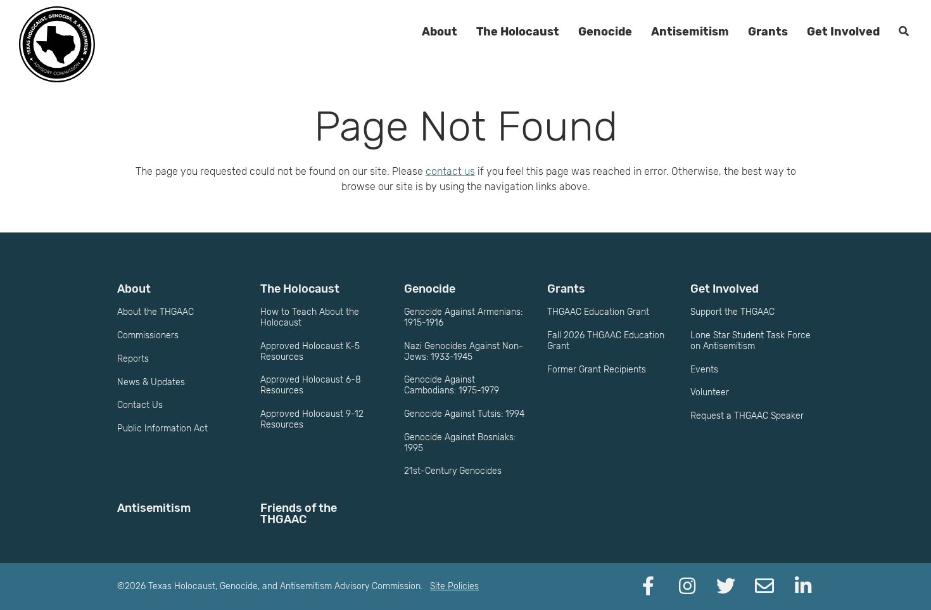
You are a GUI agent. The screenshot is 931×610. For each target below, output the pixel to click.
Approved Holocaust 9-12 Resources (312, 419)
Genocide (605, 32)
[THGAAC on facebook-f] (648, 586)
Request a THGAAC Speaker (747, 415)
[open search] (903, 31)
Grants (768, 32)
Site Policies (454, 586)
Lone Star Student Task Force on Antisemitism (750, 341)
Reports (133, 358)
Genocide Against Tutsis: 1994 (464, 414)
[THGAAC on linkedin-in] (803, 586)
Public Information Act (162, 428)
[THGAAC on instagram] (687, 586)
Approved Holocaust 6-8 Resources (310, 385)
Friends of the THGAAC (298, 513)
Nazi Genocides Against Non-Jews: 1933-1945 (463, 351)
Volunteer (709, 392)
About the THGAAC (155, 312)
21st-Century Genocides (453, 471)
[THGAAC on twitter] (726, 586)
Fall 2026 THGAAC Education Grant (605, 341)
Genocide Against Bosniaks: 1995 (460, 443)
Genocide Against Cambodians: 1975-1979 (451, 385)
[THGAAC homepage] (57, 44)
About (439, 32)
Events (704, 369)
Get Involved (843, 32)
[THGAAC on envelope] (764, 586)
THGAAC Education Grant (598, 312)
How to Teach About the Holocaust (309, 317)
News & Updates (151, 382)
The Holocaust (517, 32)
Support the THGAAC (732, 312)
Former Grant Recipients (596, 369)
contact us (450, 171)
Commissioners (148, 335)
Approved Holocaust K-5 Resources (310, 351)
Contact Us (140, 405)
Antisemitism (690, 32)
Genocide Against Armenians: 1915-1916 (463, 317)
